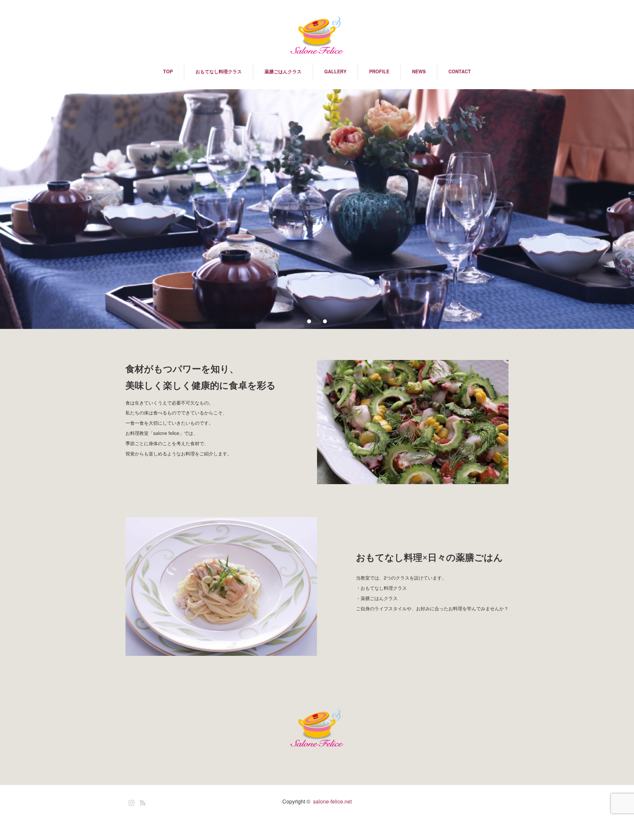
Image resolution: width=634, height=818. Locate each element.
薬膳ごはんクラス (282, 71)
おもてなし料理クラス (218, 71)
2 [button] (317, 321)
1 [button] (309, 321)
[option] (317, 209)
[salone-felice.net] (317, 35)
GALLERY (335, 71)
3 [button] (325, 321)
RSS (142, 801)
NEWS (419, 71)
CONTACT (459, 71)
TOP (168, 71)
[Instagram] (130, 801)
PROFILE (379, 71)
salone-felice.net (332, 801)
